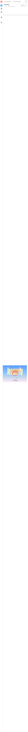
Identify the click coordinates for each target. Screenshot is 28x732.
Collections (1, 12)
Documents (7, 1)
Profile (1, 22)
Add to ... (23, 5)
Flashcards (17, 1)
